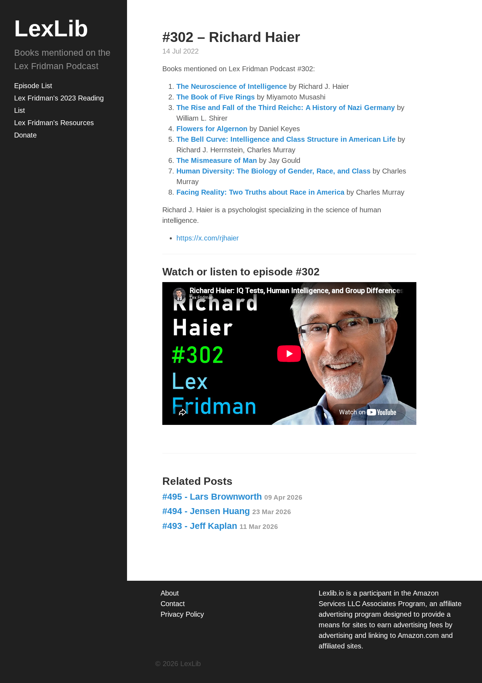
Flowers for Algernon (211, 129)
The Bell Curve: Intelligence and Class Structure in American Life (286, 139)
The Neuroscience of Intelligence (231, 86)
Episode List (33, 86)
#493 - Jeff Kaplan (220, 526)
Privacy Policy (182, 614)
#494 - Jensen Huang (226, 511)
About (170, 593)
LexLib (51, 28)
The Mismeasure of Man (216, 160)
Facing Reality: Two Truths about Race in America (260, 192)
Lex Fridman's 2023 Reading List (59, 104)
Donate (25, 135)
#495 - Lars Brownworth (232, 496)
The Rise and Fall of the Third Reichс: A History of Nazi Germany (285, 107)
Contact (173, 604)
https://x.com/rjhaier (207, 238)
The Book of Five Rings (215, 97)
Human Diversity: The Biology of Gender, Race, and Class (273, 171)
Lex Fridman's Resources (54, 123)
